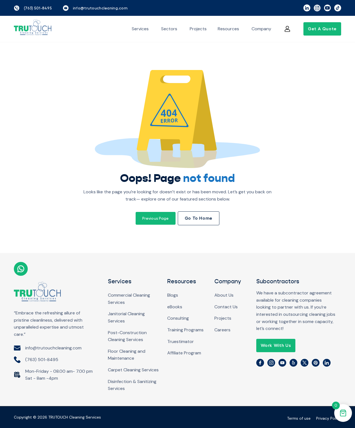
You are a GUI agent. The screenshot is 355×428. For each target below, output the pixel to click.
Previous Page (155, 218)
